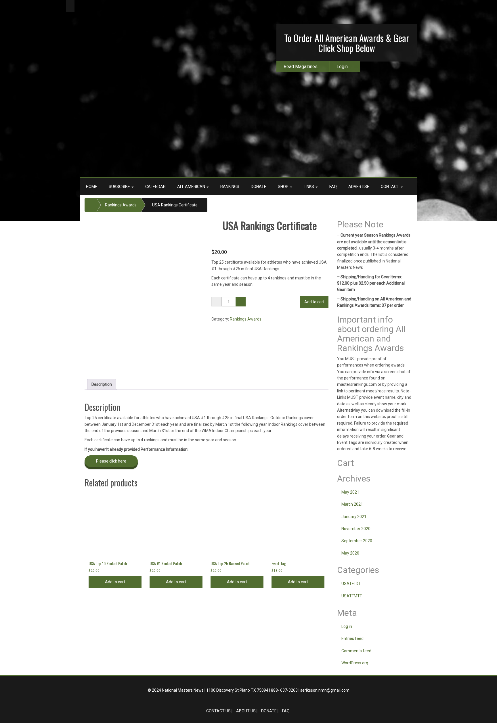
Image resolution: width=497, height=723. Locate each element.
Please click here (111, 461)
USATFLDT (351, 583)
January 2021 (353, 516)
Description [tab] (101, 384)
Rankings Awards (121, 205)
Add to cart (314, 302)
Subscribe (120, 186)
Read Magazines (301, 66)
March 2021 (352, 504)
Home (91, 186)
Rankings (229, 186)
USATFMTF (351, 596)
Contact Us (218, 711)
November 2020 (355, 528)
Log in (346, 626)
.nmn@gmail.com (333, 690)
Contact (390, 186)
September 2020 (356, 540)
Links (309, 186)
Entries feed (352, 638)
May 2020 (350, 553)
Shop (283, 186)
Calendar (155, 186)
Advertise (358, 186)
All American (191, 186)
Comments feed (356, 651)
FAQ (333, 186)
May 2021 (350, 492)
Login (342, 66)
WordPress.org (354, 663)
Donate (258, 186)
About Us (246, 711)
